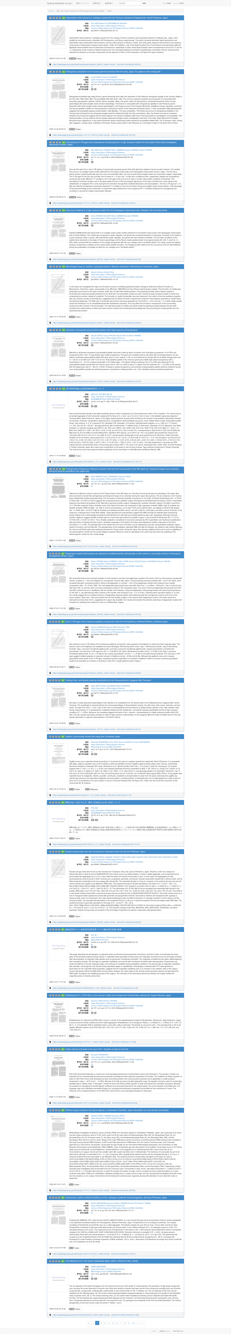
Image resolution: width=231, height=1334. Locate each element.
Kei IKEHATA (122, 23)
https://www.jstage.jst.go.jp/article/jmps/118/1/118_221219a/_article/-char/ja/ (82, 546)
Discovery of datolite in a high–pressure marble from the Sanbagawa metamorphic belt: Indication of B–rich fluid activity (116, 210)
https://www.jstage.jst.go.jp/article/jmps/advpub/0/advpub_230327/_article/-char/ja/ (84, 322)
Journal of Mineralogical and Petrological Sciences (110, 28)
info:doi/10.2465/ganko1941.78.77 (126, 844)
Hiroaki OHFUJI (122, 335)
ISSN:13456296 (136, 28)
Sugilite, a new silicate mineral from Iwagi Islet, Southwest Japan (92, 736)
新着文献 (96, 3)
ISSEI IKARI (131, 857)
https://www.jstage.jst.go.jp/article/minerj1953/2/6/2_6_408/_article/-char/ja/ (81, 1315)
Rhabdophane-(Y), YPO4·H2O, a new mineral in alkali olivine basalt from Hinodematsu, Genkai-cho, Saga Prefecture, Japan (118, 995)
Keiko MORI (95, 686)
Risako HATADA (97, 561)
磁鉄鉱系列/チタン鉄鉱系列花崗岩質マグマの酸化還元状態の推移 (93, 929)
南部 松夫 (94, 394)
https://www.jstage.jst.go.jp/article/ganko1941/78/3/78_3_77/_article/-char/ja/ (82, 844)
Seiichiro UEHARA (110, 1001)
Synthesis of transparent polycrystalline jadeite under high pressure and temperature (102, 330)
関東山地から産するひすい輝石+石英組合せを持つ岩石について (92, 802)
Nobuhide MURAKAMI (99, 742)
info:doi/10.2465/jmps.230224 (129, 673)
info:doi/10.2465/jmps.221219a (125, 546)
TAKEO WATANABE (98, 1266)
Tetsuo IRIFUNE (109, 335)
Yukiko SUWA (123, 561)
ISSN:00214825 (113, 399)
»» (142, 1323)
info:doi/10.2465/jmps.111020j (123, 1042)
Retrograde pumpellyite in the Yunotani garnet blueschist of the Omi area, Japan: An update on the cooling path (113, 71)
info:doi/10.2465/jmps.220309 (123, 1190)
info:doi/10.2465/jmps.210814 (123, 203)
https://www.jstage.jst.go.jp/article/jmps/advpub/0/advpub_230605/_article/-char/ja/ (84, 922)
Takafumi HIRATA (145, 150)
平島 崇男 (94, 808)
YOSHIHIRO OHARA (170, 857)
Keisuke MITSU (97, 335)
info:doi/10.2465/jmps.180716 (123, 135)
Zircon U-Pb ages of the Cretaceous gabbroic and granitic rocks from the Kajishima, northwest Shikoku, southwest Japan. (116, 621)
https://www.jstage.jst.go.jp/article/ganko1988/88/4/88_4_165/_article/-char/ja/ (82, 988)
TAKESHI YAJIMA (119, 857)
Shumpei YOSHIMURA (99, 1054)
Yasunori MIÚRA (125, 742)
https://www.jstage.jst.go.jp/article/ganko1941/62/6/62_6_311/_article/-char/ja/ (82, 461)
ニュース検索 (178, 3)
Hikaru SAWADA (117, 150)
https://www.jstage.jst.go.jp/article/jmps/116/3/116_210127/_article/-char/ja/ (81, 1254)
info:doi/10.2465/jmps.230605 (129, 922)
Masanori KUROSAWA (107, 23)
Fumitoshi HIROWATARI (141, 742)
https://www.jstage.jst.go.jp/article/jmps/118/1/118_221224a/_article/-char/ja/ (82, 1103)
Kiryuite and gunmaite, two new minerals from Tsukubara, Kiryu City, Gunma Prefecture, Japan (105, 851)
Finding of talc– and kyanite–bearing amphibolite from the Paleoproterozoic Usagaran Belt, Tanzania (108, 680)
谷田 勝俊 (102, 394)
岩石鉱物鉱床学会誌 (98, 399)
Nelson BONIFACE (123, 686)
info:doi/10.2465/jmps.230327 (129, 322)
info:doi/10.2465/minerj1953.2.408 (125, 1315)
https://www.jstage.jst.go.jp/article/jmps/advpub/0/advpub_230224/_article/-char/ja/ (84, 673)
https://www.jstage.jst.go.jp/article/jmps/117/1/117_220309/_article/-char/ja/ (81, 1190)
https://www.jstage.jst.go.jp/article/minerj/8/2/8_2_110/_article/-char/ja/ (79, 795)
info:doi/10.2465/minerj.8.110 (119, 795)
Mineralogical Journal (99, 747)
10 (133, 1323)
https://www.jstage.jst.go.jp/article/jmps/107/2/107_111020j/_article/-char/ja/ (81, 1042)
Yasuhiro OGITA (124, 476)
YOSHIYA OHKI (142, 857)
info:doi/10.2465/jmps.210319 (129, 381)
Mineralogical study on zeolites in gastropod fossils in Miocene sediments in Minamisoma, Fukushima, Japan (112, 266)
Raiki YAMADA (96, 476)
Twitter (76, 58)
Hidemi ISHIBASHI (110, 561)
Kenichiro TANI (123, 627)
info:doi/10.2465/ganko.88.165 (125, 988)
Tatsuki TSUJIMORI (109, 77)
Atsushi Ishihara (97, 272)
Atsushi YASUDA (164, 561)
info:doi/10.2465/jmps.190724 (129, 614)
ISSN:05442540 (114, 747)
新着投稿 (108, 3)
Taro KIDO (95, 23)
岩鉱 (92, 940)
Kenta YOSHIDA (105, 150)
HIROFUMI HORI (154, 857)
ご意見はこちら (164, 1331)
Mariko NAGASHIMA (99, 1203)
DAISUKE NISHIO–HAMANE (101, 857)
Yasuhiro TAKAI (97, 1001)
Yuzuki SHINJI (96, 77)
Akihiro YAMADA (134, 335)
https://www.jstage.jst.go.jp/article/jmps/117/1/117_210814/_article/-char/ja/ (81, 203)
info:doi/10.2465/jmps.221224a (125, 1103)
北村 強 (109, 394)
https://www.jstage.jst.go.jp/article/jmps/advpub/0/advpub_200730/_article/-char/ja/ (84, 259)
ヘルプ (153, 1331)
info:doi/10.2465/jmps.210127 (123, 1254)
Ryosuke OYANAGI (131, 150)
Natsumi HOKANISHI (149, 561)
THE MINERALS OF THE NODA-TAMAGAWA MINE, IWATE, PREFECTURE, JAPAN (101, 1261)
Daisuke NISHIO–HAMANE (101, 1115)
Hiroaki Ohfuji (109, 272)
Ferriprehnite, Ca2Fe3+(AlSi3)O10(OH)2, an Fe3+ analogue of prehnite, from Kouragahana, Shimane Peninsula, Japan (116, 1197)
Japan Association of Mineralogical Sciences (108, 25)
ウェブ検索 (167, 3)
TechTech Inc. (178, 1331)
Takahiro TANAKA (144, 1203)
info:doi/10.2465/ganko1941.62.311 (127, 461)
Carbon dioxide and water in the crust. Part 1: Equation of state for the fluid (96, 1049)
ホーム (51, 11)
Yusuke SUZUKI (135, 561)
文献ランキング (82, 3)
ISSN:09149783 (101, 940)
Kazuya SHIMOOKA (98, 627)
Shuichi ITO (132, 1203)
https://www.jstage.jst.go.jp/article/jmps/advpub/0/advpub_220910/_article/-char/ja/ (84, 64)
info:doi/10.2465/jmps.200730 (129, 259)
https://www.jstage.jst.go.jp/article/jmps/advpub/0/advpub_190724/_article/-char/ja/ (84, 614)
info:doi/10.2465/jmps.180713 (129, 729)
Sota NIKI (94, 150)
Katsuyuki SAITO (118, 1115)
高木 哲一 (94, 935)
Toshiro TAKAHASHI (110, 476)
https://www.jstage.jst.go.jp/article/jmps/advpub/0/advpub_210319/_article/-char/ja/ (84, 381)
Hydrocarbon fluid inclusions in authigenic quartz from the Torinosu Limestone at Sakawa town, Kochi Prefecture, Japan (117, 17)
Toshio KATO (113, 742)
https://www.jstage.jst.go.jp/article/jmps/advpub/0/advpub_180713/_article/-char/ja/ (84, 729)
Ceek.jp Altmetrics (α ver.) (59, 3)
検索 (144, 3)
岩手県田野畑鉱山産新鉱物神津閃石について (85, 388)
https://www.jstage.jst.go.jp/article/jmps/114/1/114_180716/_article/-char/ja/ (81, 135)
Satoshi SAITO (112, 627)
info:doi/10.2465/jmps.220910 (129, 64)
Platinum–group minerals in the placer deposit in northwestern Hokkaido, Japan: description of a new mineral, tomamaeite (117, 1110)
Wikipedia (92, 789)
